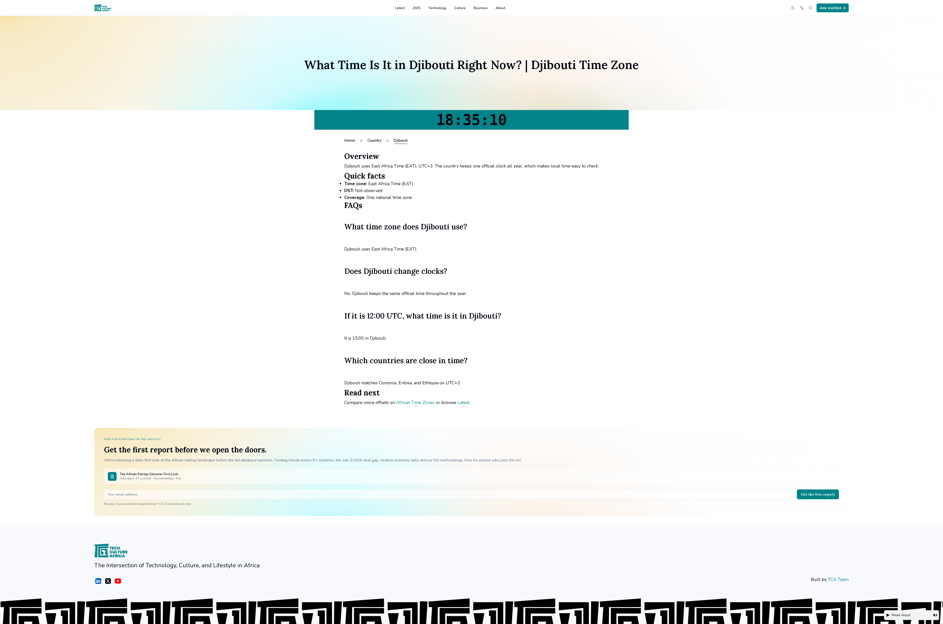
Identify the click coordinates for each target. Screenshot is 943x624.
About (500, 8)
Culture (460, 8)
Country (374, 140)
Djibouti (401, 140)
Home (349, 140)
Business (481, 8)
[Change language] (802, 8)
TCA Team (838, 579)
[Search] (811, 8)
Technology (437, 8)
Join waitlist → (832, 8)
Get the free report (818, 494)
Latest (400, 8)
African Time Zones (415, 402)
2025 (416, 8)
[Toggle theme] (793, 8)
